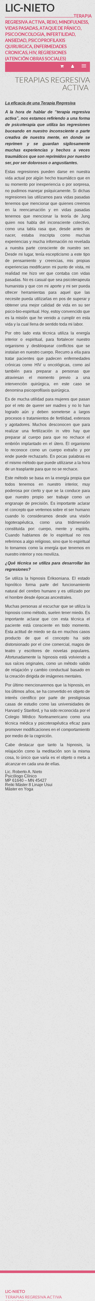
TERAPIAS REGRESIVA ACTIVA (33, 1296)
